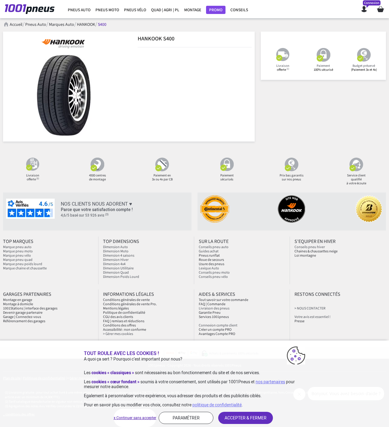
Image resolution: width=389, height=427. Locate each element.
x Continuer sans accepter (135, 418)
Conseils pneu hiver (309, 247)
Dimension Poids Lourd (121, 276)
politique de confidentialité (217, 404)
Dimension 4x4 (114, 264)
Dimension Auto (115, 247)
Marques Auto (61, 25)
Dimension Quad (116, 272)
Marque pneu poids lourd (22, 264)
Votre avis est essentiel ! (312, 316)
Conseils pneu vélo (213, 276)
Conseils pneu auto (214, 247)
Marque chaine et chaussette (25, 268)
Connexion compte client (218, 325)
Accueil (16, 25)
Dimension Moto (116, 251)
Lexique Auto (209, 268)
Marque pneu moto (18, 251)
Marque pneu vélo (17, 255)
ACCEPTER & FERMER (246, 417)
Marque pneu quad (18, 259)
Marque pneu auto (17, 247)
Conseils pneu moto (214, 272)
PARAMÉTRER (186, 417)
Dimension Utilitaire (118, 268)
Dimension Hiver (116, 259)
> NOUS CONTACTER (309, 308)
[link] (79, 10)
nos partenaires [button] (270, 381)
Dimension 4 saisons (118, 255)
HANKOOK (86, 25)
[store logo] (31, 9)
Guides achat (209, 251)
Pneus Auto (35, 25)
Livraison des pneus (214, 308)
